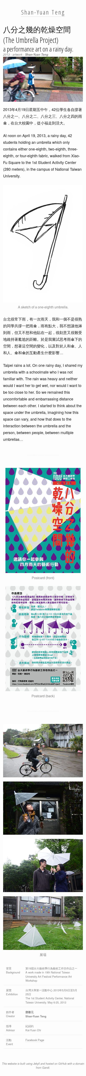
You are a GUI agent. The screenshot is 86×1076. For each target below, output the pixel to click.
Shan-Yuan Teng (43, 12)
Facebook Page (34, 1040)
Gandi (45, 1067)
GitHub (62, 1063)
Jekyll (36, 1063)
